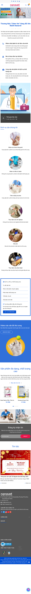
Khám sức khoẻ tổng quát (15, 147)
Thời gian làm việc (11, 117)
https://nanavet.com (7, 504)
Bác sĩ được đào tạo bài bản (14, 56)
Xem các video (6, 332)
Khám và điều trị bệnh (15, 171)
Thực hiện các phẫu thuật (15, 268)
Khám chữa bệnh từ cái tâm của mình (17, 43)
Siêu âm (15, 244)
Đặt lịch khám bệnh (10, 311)
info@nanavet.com (6, 502)
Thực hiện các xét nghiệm (15, 219)
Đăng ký (25, 436)
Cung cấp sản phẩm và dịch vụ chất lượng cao (16, 70)
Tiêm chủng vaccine (15, 195)
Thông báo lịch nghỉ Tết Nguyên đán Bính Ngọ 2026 (14, 476)
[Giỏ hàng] (28, 5)
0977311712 (5, 500)
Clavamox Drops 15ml (23, 400)
